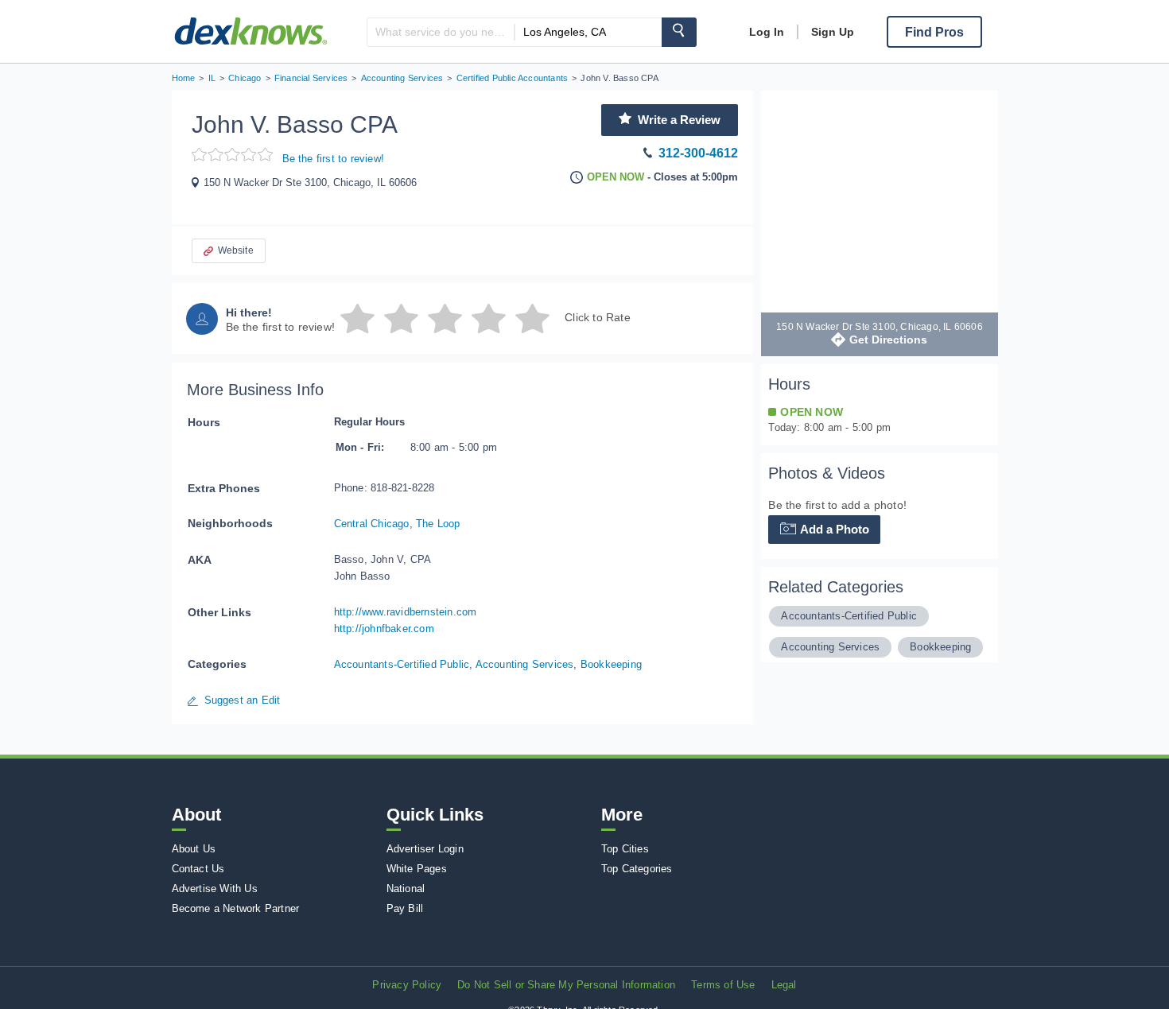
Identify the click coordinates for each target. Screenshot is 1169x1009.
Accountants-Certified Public (402, 664)
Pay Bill (405, 908)
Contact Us (198, 869)
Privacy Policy (406, 985)
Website (236, 250)
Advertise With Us (215, 889)
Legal (784, 985)
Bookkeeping (611, 664)
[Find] (679, 32)
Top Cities (625, 849)
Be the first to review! (333, 159)
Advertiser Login (425, 849)
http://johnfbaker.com (384, 629)
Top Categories (637, 869)
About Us (194, 849)
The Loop (438, 524)
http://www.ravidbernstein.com (405, 612)
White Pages (416, 869)
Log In (766, 31)
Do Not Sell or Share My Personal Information (566, 985)
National (405, 889)
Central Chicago (372, 524)
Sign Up (832, 31)
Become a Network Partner (236, 908)
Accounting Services (525, 664)
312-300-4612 (698, 153)
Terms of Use (723, 985)
